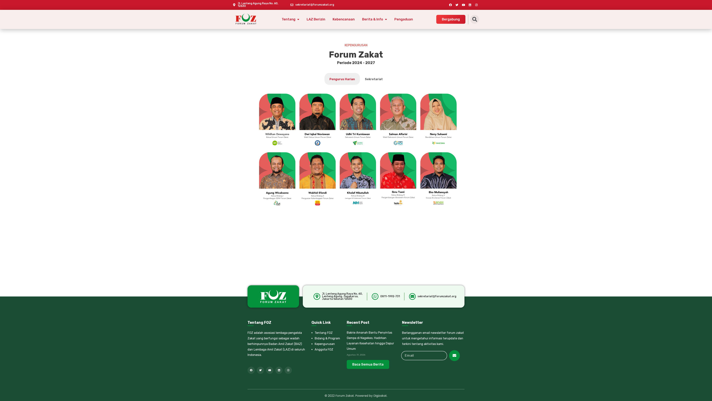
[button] (450, 19)
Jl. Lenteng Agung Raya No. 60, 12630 (258, 5)
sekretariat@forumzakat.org (314, 4)
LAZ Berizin (316, 19)
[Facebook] (450, 5)
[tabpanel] (358, 150)
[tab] (342, 79)
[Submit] (454, 355)
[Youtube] (463, 5)
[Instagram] (476, 5)
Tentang (288, 19)
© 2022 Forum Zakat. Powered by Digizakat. (356, 396)
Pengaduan (403, 19)
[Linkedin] (470, 5)
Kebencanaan (344, 19)
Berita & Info (372, 19)
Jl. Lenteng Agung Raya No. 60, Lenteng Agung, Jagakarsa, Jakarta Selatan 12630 (342, 296)
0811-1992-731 (390, 296)
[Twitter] (457, 5)
